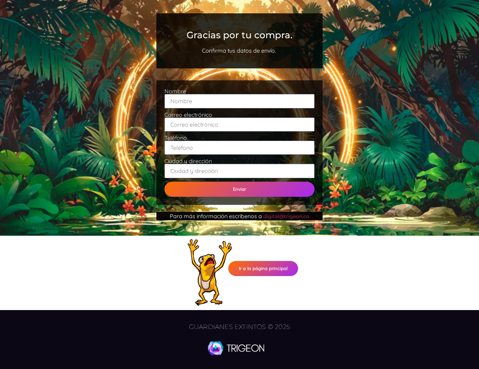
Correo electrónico (188, 115)
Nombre (175, 91)
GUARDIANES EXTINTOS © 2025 (239, 327)
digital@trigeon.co (286, 216)
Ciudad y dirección (188, 161)
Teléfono (175, 138)
